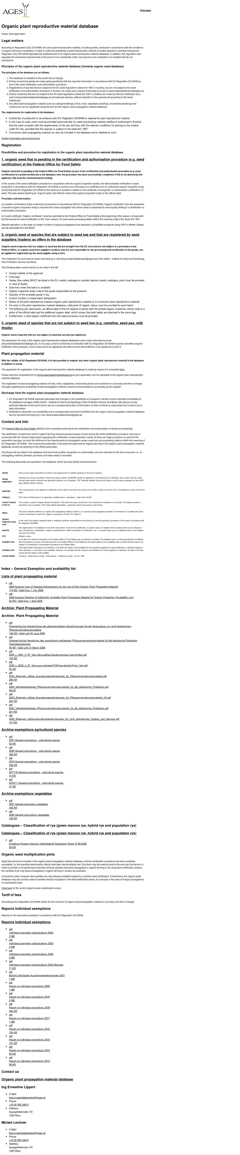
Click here (7, 888)
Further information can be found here (21, 138)
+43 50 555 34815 (18, 1140)
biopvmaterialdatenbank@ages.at (54, 374)
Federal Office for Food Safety (21, 428)
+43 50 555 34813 (18, 1104)
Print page (145, 10)
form (122, 369)
